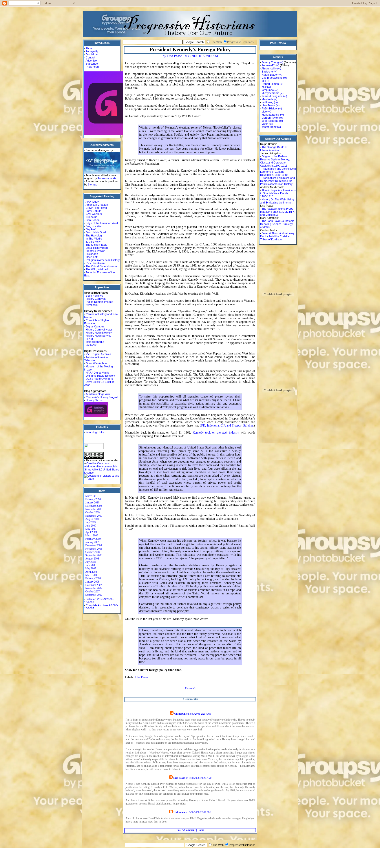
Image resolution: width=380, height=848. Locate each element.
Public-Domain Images (99, 301)
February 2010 (93, 499)
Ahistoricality (269, 68)
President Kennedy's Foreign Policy (190, 49)
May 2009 (90, 528)
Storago (92, 184)
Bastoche (267, 71)
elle (264, 80)
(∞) (281, 62)
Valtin (265, 123)
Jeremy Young (270, 62)
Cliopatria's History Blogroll (102, 397)
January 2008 (92, 581)
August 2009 (92, 519)
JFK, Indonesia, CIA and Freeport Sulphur (226, 425)
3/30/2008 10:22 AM (200, 777)
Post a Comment (186, 830)
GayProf (90, 229)
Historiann (92, 254)
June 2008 (90, 565)
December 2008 (93, 545)
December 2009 (93, 505)
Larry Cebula (93, 210)
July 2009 (90, 522)
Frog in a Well (94, 226)
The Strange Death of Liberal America (273, 149)
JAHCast (91, 345)
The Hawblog (94, 235)
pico (264, 111)
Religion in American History (103, 260)
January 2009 (92, 542)
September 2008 (93, 555)
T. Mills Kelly (93, 241)
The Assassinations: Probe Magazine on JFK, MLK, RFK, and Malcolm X (277, 211)
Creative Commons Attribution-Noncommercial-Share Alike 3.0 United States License (101, 468)
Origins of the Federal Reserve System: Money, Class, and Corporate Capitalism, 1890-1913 (275, 161)
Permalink (190, 688)
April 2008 (91, 571)
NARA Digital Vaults (97, 372)
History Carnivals (96, 298)
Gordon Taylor (270, 117)
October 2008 (92, 552)
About (89, 48)
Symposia (92, 305)
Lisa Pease (141, 677)
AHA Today (92, 201)
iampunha (268, 90)
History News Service (98, 335)
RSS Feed (92, 66)
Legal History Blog (97, 247)
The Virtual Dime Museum (101, 266)
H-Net (89, 338)
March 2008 (91, 575)
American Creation (97, 204)
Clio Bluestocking (272, 77)
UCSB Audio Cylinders (99, 378)
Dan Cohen (93, 220)
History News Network (99, 332)
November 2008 (93, 548)
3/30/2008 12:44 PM (200, 812)
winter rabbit (269, 127)
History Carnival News (99, 329)
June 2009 (90, 525)
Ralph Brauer (270, 74)
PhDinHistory (270, 108)
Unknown (180, 713)
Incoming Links (95, 432)
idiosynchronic (270, 93)
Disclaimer (92, 54)
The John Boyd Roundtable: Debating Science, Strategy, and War (277, 224)
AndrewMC (268, 65)
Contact (90, 57)
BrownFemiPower (96, 207)
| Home (199, 830)
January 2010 (92, 502)
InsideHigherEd (95, 341)
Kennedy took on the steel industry (216, 432)
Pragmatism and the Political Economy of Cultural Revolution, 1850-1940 (278, 171)
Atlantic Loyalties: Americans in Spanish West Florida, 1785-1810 (278, 193)
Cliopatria (91, 217)
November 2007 (93, 588)
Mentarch (267, 99)
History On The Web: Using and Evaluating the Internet (277, 201)
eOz (264, 87)
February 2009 (93, 538)
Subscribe (92, 63)
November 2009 (93, 509)
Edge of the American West (102, 223)
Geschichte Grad (96, 232)
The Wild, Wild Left (97, 269)
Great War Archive (96, 363)
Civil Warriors (94, 214)
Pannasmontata (106, 178)
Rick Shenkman (95, 263)
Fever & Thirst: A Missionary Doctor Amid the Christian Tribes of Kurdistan (277, 236)
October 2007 (92, 591)
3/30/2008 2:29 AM (200, 713)
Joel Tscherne (270, 120)
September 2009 (93, 515)
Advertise (91, 60)
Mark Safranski (271, 114)
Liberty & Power (95, 250)
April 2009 (91, 532)
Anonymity (92, 51)
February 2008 (93, 578)
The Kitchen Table (96, 244)
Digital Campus (95, 326)
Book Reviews (94, 295)
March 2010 (91, 496)
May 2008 (90, 568)
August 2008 (92, 558)
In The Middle (94, 238)
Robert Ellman (270, 83)
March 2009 (91, 535)
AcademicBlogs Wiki (98, 394)
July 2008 (90, 561)
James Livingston (272, 96)
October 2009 (92, 512)
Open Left (91, 257)
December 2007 (93, 585)
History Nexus (94, 400)
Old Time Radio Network (100, 375)
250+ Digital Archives (98, 354)
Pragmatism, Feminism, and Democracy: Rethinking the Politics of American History (277, 181)
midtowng (267, 102)
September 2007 (93, 594)
